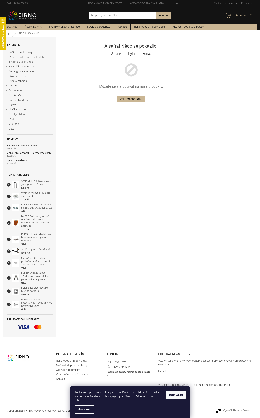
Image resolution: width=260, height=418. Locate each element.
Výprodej (14, 124)
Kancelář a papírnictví (21, 66)
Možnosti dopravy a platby (146, 3)
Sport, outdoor (17, 114)
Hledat (163, 15)
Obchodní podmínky (68, 369)
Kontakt (60, 379)
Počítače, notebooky (21, 52)
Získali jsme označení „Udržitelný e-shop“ (29, 153)
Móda (12, 119)
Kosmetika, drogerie (20, 100)
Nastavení (84, 409)
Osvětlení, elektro (19, 76)
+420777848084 (121, 366)
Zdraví (12, 104)
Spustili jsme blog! (17, 160)
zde (77, 400)
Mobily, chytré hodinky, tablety (26, 57)
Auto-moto (15, 85)
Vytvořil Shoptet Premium (238, 410)
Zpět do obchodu (131, 99)
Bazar (12, 128)
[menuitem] (12, 27)
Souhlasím (176, 394)
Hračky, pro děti (18, 109)
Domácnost (15, 90)
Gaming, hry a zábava (21, 71)
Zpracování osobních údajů (72, 374)
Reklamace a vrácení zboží (105, 3)
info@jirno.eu (119, 361)
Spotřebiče (15, 95)
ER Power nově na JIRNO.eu (22, 145)
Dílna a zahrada (18, 81)
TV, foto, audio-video (21, 61)
